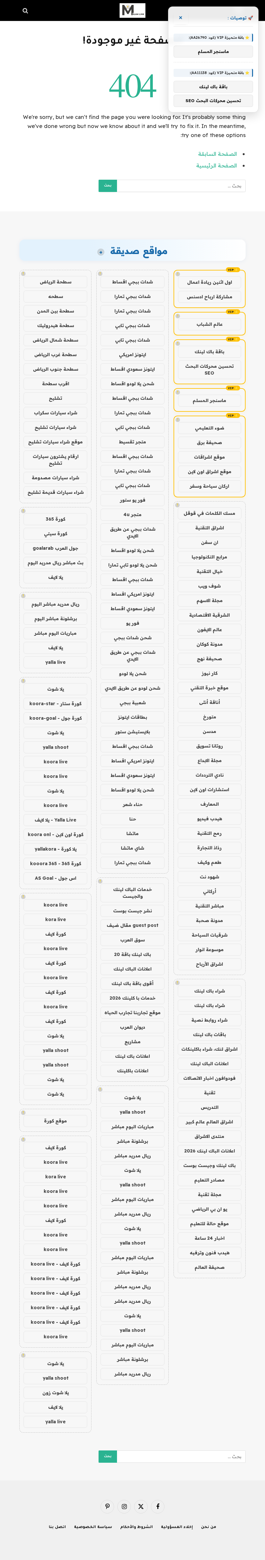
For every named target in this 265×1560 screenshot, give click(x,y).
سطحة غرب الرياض (55, 354)
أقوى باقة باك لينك (132, 983)
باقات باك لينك (209, 1034)
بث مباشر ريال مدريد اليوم (55, 563)
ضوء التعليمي (209, 428)
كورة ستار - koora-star (55, 703)
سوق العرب (132, 940)
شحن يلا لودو (132, 673)
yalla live (55, 662)
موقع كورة (55, 1121)
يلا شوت (132, 1097)
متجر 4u (132, 514)
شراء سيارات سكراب (55, 413)
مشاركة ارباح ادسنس (209, 297)
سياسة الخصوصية (93, 1527)
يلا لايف (55, 577)
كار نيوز (209, 673)
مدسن (209, 731)
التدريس (209, 1107)
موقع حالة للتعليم (209, 1223)
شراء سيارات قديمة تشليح (55, 492)
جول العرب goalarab (55, 548)
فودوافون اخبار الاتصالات (209, 1078)
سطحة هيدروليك (55, 325)
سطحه (55, 296)
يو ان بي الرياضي (209, 1209)
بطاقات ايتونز (132, 717)
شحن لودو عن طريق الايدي (132, 688)
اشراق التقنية (209, 528)
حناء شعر (133, 804)
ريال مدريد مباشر (132, 1156)
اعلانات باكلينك (132, 1071)
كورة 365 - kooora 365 (55, 863)
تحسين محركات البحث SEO (209, 369)
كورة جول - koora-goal (55, 718)
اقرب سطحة (55, 384)
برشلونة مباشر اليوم (55, 618)
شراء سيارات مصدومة (55, 478)
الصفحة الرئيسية (216, 165)
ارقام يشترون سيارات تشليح (56, 459)
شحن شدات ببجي (133, 638)
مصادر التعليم (209, 1180)
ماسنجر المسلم (209, 400)
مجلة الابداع (209, 760)
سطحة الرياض (55, 282)
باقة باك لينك (209, 352)
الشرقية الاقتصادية (209, 615)
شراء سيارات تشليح (55, 427)
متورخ (209, 717)
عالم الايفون (209, 629)
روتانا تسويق (209, 746)
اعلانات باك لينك (132, 1056)
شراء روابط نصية (209, 1020)
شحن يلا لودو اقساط (132, 384)
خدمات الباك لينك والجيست (132, 892)
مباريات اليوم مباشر (132, 1127)
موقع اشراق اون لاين (209, 471)
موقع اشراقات (209, 457)
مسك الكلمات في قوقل (209, 513)
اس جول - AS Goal (55, 878)
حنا (132, 819)
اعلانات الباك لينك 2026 (209, 1151)
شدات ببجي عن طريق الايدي (132, 532)
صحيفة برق (209, 442)
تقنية (209, 1093)
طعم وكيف (209, 862)
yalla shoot (132, 1112)
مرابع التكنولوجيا (209, 557)
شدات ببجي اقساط (132, 282)
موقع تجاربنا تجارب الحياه (132, 1012)
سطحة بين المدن (55, 311)
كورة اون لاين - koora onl (55, 834)
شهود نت (209, 877)
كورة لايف (55, 934)
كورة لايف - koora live (55, 1264)
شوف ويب (209, 586)
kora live (55, 919)
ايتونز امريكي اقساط (132, 594)
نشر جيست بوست (132, 911)
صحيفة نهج (209, 659)
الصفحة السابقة (217, 153)
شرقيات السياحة (210, 935)
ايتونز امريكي (132, 354)
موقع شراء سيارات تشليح (55, 442)
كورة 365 (55, 519)
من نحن (208, 1527)
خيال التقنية (209, 571)
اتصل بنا (57, 1527)
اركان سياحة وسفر (209, 486)
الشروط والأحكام (136, 1527)
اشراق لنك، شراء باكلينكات (209, 1049)
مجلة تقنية (209, 1194)
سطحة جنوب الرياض (55, 369)
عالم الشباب (209, 324)
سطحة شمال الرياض (55, 340)
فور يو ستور (132, 500)
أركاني (209, 891)
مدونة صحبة (209, 920)
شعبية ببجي (133, 703)
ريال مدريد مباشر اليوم (55, 604)
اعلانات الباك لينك (209, 1064)
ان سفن (209, 542)
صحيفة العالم (210, 1267)
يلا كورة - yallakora (56, 849)
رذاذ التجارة (209, 848)
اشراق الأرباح (209, 964)
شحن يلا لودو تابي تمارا (132, 565)
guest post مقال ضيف (132, 925)
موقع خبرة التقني (209, 688)
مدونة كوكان (209, 644)
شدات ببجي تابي (132, 325)
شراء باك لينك (209, 991)
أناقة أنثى (209, 702)
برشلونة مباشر (132, 1141)
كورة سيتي (55, 533)
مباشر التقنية (209, 906)
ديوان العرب (132, 1027)
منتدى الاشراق (209, 1136)
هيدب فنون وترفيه (209, 1253)
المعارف (209, 804)
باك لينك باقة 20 (132, 954)
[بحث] (26, 10)
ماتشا (132, 833)
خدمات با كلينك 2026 (132, 998)
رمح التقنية (209, 833)
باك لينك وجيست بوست (209, 1165)
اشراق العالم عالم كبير (209, 1122)
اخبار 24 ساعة (210, 1238)
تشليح (55, 398)
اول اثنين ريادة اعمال (209, 282)
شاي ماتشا (132, 848)
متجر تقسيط (132, 442)
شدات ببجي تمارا (132, 296)
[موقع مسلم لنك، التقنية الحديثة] (132, 10)
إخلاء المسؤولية (177, 1527)
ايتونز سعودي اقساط (133, 369)
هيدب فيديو (209, 819)
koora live (56, 762)
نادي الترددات (210, 775)
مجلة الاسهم (209, 600)
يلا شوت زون (55, 1393)
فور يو (132, 623)
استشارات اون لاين (209, 789)
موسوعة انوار (210, 949)
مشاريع (132, 1042)
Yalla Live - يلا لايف (55, 820)
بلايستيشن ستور (132, 732)
